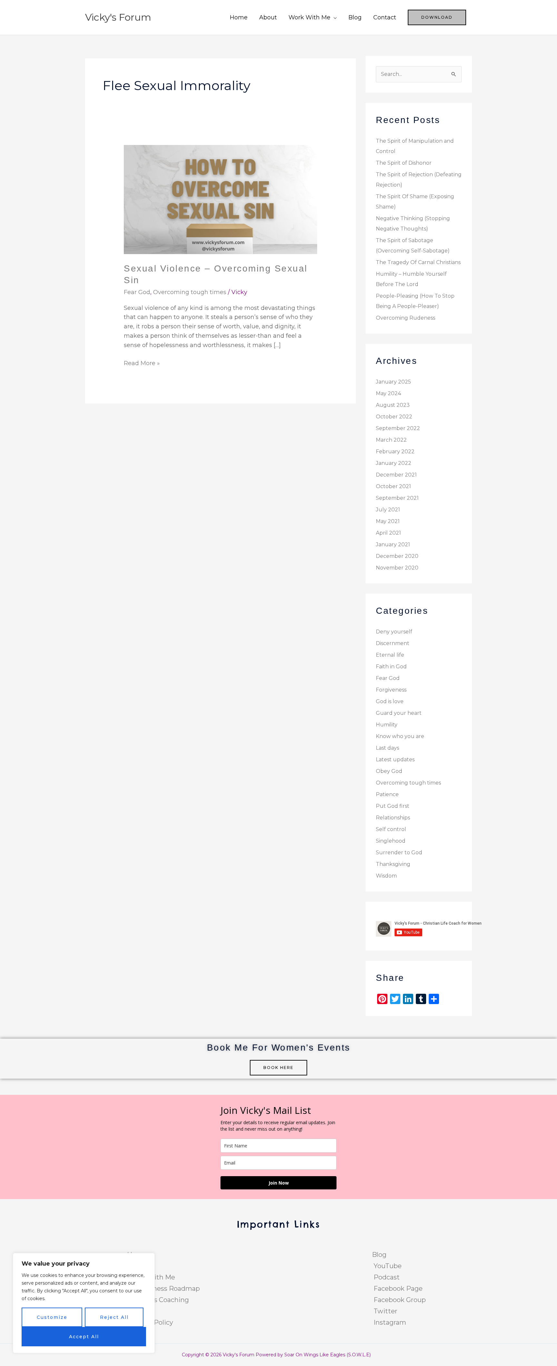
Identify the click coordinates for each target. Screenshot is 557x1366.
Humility (386, 725)
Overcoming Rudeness (405, 318)
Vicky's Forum (118, 17)
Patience (387, 794)
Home (239, 17)
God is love (390, 701)
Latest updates (395, 759)
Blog (355, 17)
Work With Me (309, 17)
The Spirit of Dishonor (404, 163)
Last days (387, 748)
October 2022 (394, 417)
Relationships (393, 818)
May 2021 (388, 521)
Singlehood (391, 841)
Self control (391, 829)
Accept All (84, 1337)
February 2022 (395, 451)
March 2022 (391, 440)
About (268, 17)
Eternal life (390, 655)
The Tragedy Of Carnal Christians (418, 262)
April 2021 (388, 533)
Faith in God (391, 666)
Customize (52, 1317)
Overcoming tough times (189, 292)
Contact (384, 17)
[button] (437, 17)
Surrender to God (399, 852)
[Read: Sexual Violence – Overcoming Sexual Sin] (220, 199)
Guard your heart (399, 713)
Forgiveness (391, 690)
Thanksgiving (393, 864)
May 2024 (388, 393)
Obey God (389, 771)
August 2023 (393, 405)
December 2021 (396, 475)
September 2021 (397, 498)
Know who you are (400, 736)
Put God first (392, 806)
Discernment (392, 643)
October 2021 (393, 486)
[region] (84, 1303)
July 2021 (388, 510)
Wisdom (386, 876)
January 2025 (393, 382)
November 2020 (397, 568)
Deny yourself (394, 632)
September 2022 (398, 428)
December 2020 (397, 556)
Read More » (142, 363)
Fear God (137, 292)
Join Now (279, 1183)
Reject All (114, 1317)
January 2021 (393, 544)
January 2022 (393, 463)
